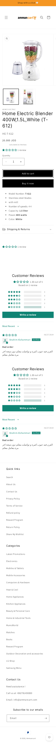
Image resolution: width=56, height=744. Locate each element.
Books (9, 639)
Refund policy (13, 512)
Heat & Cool (12, 589)
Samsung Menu (13, 668)
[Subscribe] (45, 718)
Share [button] (9, 239)
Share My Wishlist (15, 534)
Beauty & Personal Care (18, 611)
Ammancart (31, 738)
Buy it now (28, 183)
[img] (9, 335)
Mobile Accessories (15, 575)
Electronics (11, 561)
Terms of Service (14, 505)
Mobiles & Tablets (15, 568)
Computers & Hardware (18, 582)
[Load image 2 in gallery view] (28, 97)
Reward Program (14, 519)
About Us (11, 484)
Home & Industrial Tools (18, 618)
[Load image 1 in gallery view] (11, 97)
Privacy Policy (13, 498)
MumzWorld (12, 625)
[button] (6, 17)
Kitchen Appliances (16, 603)
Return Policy (13, 527)
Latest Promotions (15, 554)
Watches (10, 632)
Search (9, 477)
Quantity (6, 155)
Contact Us (11, 491)
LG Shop (10, 660)
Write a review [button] (28, 314)
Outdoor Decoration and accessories (24, 653)
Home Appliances (15, 596)
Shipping (5, 145)
